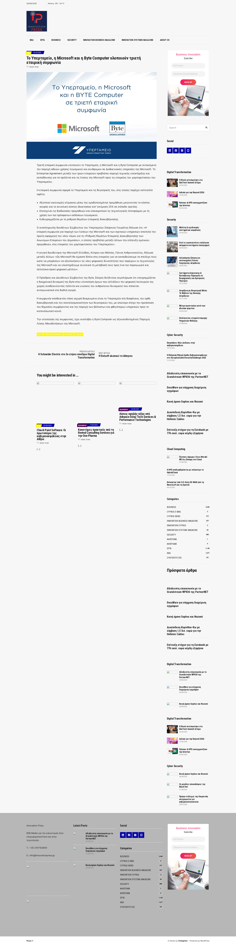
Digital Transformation (53, 334)
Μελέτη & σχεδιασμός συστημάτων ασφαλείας (190, 228)
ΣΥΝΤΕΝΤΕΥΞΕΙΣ (174, 557)
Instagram (182, 150)
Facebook (176, 150)
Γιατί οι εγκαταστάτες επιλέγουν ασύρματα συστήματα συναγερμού (194, 244)
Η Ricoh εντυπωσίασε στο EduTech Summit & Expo (191, 181)
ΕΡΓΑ (42, 40)
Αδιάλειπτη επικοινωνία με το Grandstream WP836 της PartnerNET (187, 375)
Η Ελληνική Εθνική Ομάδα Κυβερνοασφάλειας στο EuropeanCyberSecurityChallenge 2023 (187, 356)
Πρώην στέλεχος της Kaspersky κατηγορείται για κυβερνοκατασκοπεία (193, 799)
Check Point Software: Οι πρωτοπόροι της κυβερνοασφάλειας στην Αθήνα (51, 434)
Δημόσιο (79, 334)
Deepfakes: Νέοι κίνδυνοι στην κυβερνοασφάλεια (181, 344)
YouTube (188, 150)
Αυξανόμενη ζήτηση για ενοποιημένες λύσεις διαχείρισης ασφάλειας (189, 260)
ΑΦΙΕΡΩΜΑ (172, 539)
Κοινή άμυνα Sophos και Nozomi (185, 401)
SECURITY (71, 40)
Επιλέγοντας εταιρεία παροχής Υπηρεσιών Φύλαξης (193, 319)
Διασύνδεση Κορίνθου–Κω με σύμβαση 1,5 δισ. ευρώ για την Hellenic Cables (184, 416)
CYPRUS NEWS (173, 516)
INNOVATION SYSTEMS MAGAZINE (137, 40)
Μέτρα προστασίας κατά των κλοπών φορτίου (192, 307)
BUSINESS (56, 40)
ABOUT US (164, 40)
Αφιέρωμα (172, 544)
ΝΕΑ (32, 40)
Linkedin (170, 150)
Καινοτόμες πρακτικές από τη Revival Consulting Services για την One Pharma (96, 432)
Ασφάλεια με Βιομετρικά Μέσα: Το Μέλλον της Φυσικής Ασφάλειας (193, 293)
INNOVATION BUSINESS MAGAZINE (99, 40)
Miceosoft (68, 334)
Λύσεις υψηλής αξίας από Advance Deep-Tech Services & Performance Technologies (137, 417)
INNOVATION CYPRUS (176, 525)
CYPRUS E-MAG (174, 511)
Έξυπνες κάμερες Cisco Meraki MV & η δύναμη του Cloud (193, 458)
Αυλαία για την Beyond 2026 (191, 192)
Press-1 (29, 941)
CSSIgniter (183, 941)
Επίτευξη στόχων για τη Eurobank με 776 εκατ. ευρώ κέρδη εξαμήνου (187, 431)
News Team (34, 67)
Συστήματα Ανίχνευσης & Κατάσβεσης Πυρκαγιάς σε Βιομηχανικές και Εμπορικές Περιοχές (192, 277)
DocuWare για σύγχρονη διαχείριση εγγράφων (186, 389)
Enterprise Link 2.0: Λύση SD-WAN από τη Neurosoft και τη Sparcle (185, 483)
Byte (40, 334)
